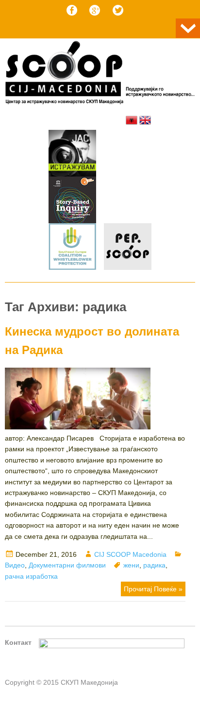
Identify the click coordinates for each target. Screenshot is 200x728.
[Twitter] (118, 10)
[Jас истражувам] (72, 154)
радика (154, 565)
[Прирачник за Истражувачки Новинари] (72, 201)
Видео (15, 565)
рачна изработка (31, 576)
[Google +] (94, 10)
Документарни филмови (67, 565)
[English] (145, 120)
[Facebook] (72, 10)
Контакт (18, 642)
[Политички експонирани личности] (127, 248)
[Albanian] (131, 120)
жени (131, 565)
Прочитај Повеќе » (153, 589)
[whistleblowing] (72, 248)
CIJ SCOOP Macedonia (130, 554)
